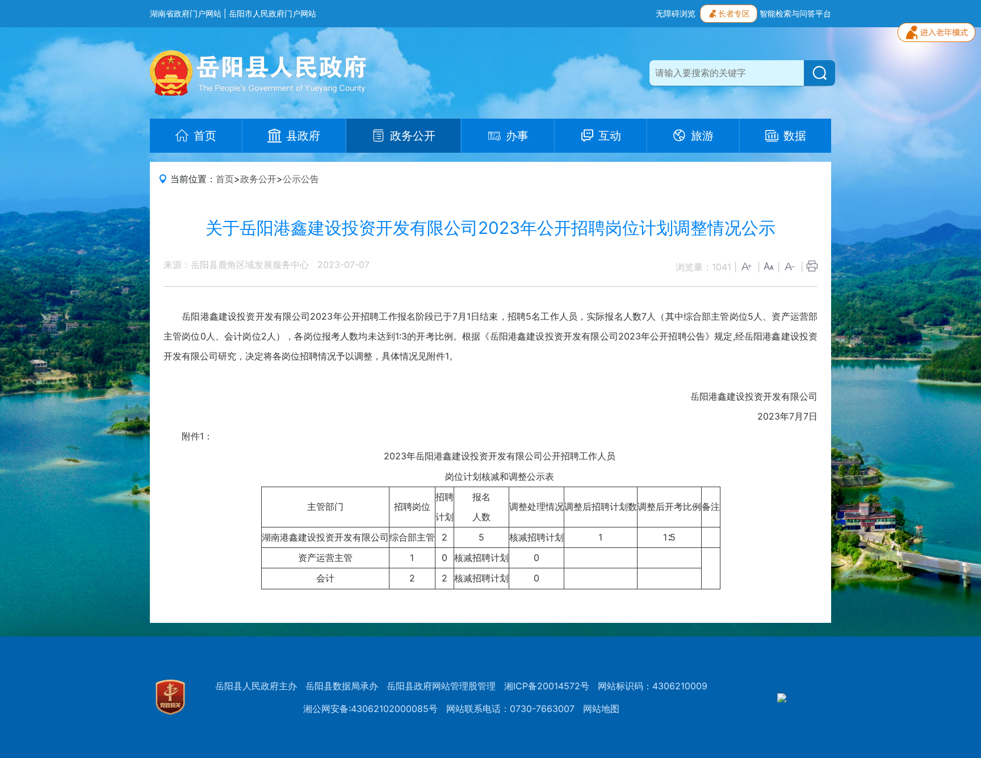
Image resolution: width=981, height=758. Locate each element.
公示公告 (301, 179)
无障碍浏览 (675, 13)
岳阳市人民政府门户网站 (272, 13)
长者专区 (734, 13)
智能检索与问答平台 (795, 13)
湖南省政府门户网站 (185, 13)
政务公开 (258, 179)
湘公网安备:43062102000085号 (370, 708)
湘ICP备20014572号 (546, 686)
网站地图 (601, 708)
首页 (225, 179)
